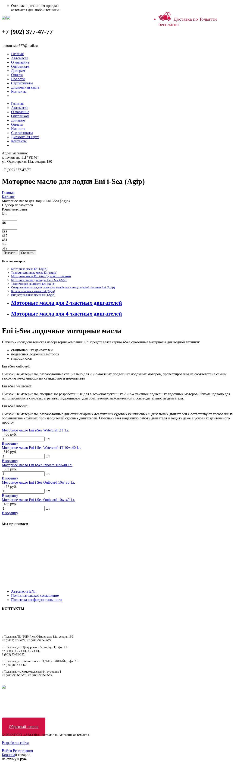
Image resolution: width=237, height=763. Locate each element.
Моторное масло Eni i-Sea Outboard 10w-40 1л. (38, 500)
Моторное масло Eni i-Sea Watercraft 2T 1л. (35, 430)
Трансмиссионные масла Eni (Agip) (34, 272)
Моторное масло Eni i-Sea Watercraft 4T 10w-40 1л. (41, 448)
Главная (17, 54)
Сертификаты (22, 83)
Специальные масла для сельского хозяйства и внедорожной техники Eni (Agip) (63, 287)
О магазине (20, 62)
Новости (18, 79)
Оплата (17, 75)
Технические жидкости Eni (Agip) (33, 283)
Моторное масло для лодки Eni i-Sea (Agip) (39, 280)
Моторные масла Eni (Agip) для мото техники (41, 276)
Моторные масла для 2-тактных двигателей (66, 303)
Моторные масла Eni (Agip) (29, 269)
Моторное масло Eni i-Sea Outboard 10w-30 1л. (38, 482)
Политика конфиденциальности (36, 600)
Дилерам (18, 71)
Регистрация (23, 751)
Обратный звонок (23, 727)
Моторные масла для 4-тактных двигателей (66, 314)
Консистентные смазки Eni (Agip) (33, 291)
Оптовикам (20, 66)
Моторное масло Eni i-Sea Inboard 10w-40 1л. (37, 465)
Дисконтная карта (25, 87)
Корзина (8, 755)
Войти (7, 751)
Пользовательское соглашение (35, 595)
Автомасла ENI (23, 591)
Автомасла (19, 58)
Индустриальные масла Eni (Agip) (33, 295)
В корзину (10, 443)
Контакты (19, 91)
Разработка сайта (15, 743)
